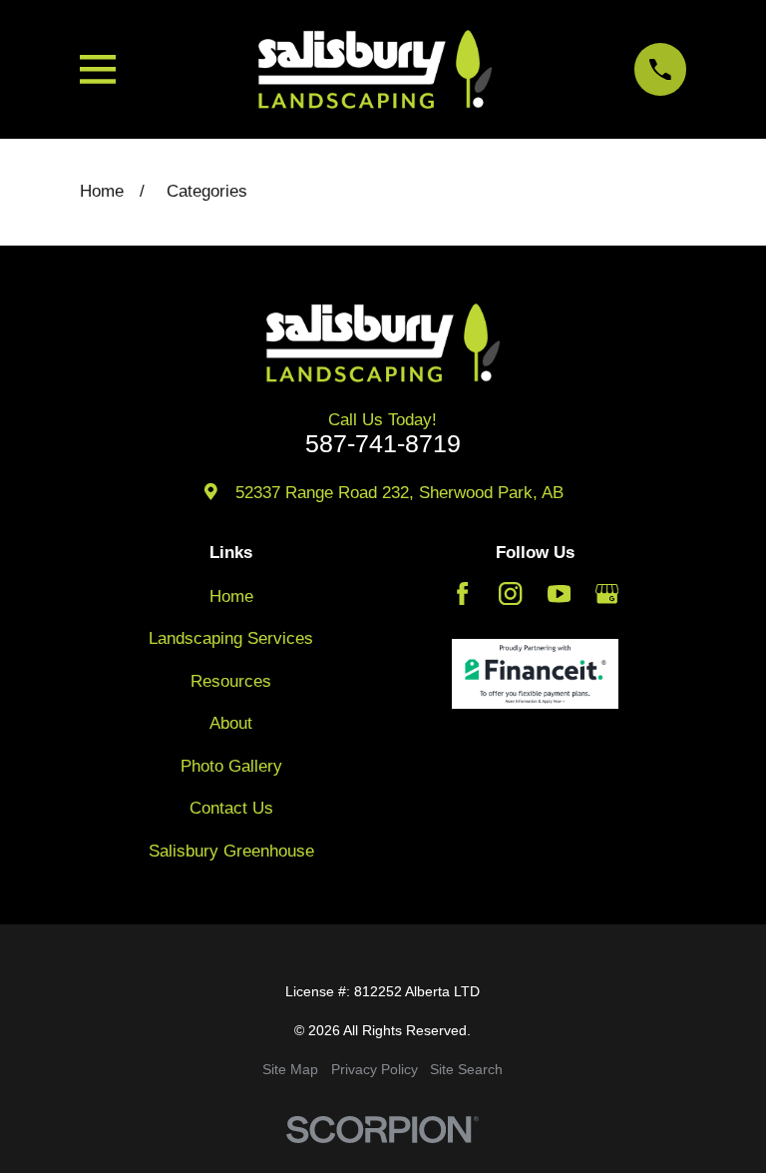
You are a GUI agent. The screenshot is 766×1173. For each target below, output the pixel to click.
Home (231, 596)
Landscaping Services (231, 638)
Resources (231, 681)
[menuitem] (290, 1069)
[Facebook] (462, 593)
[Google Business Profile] (606, 593)
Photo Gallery (231, 766)
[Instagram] (510, 593)
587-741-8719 (383, 443)
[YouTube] (559, 593)
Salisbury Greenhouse (231, 851)
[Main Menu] (98, 69)
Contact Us (231, 808)
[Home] (375, 69)
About (230, 723)
